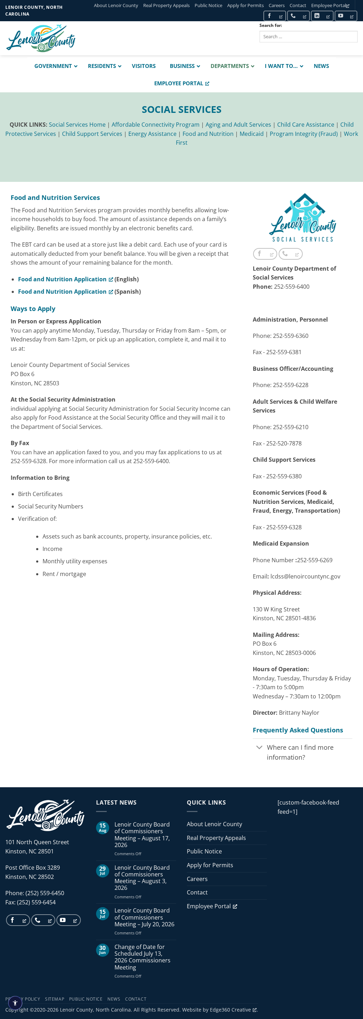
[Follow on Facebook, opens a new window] (274, 16)
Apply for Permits (245, 5)
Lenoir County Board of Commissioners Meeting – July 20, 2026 (144, 917)
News (113, 999)
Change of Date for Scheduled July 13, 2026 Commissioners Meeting (143, 957)
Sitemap (54, 999)
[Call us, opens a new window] (298, 16)
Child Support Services (92, 134)
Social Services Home (77, 124)
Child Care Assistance (305, 124)
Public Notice (208, 5)
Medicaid (252, 134)
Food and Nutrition (208, 134)
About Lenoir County (116, 5)
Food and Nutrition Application (62, 279)
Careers (277, 5)
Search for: (270, 25)
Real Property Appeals (166, 5)
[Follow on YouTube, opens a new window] (346, 16)
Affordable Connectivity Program (156, 124)
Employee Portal (328, 5)
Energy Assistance (152, 134)
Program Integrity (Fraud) (304, 134)
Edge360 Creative (230, 1009)
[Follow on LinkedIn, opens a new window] (322, 16)
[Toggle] (260, 748)
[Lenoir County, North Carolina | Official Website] (40, 38)
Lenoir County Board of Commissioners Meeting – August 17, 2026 (142, 834)
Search (275, 48)
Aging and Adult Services (238, 124)
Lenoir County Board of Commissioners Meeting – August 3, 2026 (142, 878)
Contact (298, 5)
